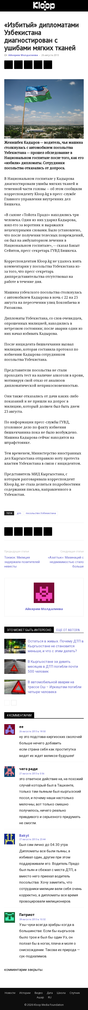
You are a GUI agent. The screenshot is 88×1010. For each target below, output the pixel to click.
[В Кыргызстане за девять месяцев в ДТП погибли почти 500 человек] (15, 666)
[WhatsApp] (48, 64)
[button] (7, 5)
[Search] (82, 5)
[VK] (28, 64)
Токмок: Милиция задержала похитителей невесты (22, 562)
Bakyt (24, 835)
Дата (50, 993)
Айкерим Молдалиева (23, 55)
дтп (19, 513)
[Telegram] (38, 64)
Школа (61, 993)
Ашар (40, 997)
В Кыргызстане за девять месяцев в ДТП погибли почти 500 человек (53, 666)
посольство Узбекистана (41, 513)
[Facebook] (8, 64)
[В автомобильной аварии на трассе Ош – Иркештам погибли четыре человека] (15, 687)
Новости (10, 993)
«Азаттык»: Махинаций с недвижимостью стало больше (66, 562)
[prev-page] (7, 702)
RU (49, 997)
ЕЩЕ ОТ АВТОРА (68, 630)
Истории (25, 993)
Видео (39, 993)
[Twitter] (18, 64)
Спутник (75, 993)
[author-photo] (44, 603)
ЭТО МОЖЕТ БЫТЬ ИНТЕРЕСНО (29, 630)
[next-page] (13, 702)
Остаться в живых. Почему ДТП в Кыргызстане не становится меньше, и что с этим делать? (56, 646)
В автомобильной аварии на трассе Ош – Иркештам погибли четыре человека (54, 687)
